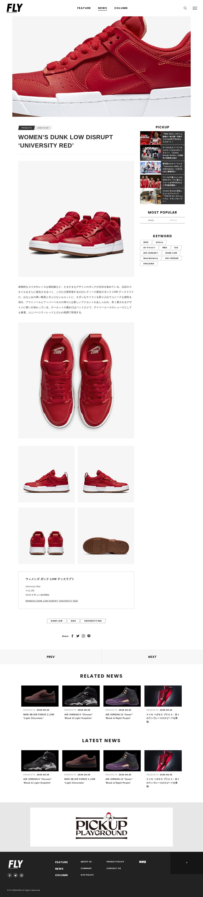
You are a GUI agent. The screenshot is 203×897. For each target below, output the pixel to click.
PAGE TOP (186, 863)
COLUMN (121, 8)
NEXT (152, 657)
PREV (51, 657)
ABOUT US (86, 862)
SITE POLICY (87, 875)
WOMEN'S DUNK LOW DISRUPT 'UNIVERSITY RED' (52, 601)
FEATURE (84, 8)
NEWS (102, 8)
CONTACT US (114, 868)
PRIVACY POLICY (115, 862)
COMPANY (86, 868)
